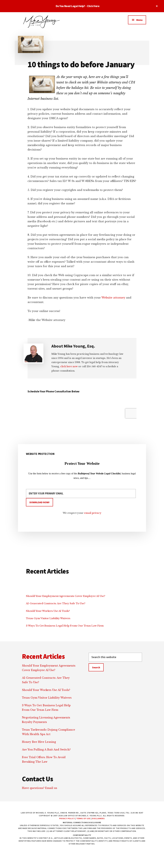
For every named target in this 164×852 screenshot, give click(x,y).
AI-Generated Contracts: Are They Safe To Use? (55, 603)
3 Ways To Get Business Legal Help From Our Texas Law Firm (65, 625)
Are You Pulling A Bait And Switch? (46, 749)
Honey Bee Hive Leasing (39, 741)
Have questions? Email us (39, 788)
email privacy (92, 512)
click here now (69, 366)
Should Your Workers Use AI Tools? (48, 610)
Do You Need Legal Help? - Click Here (77, 6)
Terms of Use (83, 818)
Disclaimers (98, 818)
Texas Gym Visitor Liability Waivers (48, 618)
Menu (139, 19)
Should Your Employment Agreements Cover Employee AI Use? (65, 596)
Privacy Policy (67, 818)
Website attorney (113, 297)
